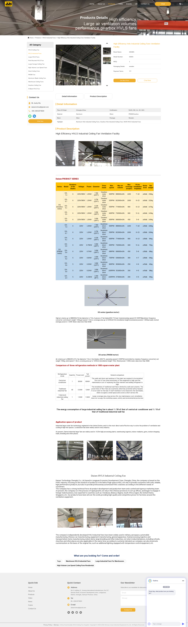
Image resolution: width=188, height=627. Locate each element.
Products (38, 38)
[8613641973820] (76, 613)
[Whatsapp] (30, 116)
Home (92, 4)
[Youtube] (72, 613)
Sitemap (56, 625)
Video (30, 598)
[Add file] (149, 624)
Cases (30, 605)
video (120, 4)
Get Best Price (124, 80)
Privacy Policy (47, 625)
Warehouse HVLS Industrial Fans (78, 561)
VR (136, 4)
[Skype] (34, 116)
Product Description (98, 96)
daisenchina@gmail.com (40, 107)
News (30, 601)
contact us (145, 4)
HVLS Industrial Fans (49, 38)
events (129, 4)
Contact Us (32, 608)
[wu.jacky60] (80, 613)
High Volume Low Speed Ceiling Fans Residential (75, 565)
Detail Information (69, 96)
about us (101, 4)
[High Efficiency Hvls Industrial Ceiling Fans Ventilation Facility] (78, 65)
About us (31, 591)
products (111, 4)
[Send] (183, 624)
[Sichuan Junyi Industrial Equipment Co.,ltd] (8, 3)
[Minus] (183, 581)
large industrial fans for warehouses (110, 561)
